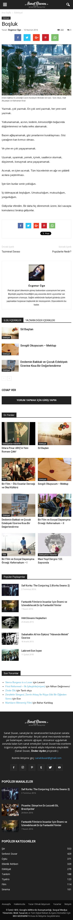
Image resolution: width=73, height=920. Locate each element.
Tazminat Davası (11, 251)
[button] (68, 4)
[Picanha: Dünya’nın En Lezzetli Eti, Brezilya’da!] (10, 810)
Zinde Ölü (10, 690)
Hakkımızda (19, 904)
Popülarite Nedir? (61, 251)
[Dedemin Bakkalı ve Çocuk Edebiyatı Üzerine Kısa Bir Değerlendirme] (10, 366)
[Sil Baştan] (10, 333)
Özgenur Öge (14, 30)
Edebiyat (6, 18)
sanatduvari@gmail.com (48, 758)
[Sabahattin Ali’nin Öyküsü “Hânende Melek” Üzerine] (10, 639)
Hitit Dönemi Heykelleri (34, 618)
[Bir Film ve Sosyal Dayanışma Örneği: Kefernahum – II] (54, 505)
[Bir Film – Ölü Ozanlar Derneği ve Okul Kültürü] (18, 469)
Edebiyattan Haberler (12, 443)
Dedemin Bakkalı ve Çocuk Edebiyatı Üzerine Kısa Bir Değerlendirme (16, 523)
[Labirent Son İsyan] (10, 655)
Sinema (6, 889)
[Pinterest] (32, 767)
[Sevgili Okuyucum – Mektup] (10, 349)
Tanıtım (6, 874)
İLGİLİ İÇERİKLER (12, 320)
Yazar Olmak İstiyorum (39, 904)
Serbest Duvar (9, 853)
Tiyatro (6, 879)
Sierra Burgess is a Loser (18, 682)
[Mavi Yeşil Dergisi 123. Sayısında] (54, 544)
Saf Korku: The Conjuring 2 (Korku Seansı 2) (45, 585)
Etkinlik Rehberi (10, 864)
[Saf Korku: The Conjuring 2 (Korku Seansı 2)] (10, 590)
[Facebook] (13, 767)
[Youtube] (59, 767)
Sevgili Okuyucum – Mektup (38, 345)
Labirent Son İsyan (31, 650)
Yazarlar (57, 904)
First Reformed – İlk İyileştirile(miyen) (25, 686)
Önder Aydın (38, 750)
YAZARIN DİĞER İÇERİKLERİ (40, 320)
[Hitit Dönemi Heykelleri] (10, 622)
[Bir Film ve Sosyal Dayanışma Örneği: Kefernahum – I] (18, 544)
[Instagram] (22, 767)
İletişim (68, 904)
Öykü (4, 858)
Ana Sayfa (6, 12)
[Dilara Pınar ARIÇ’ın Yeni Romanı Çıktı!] (18, 433)
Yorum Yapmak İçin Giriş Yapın (36, 400)
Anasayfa (6, 904)
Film (4, 479)
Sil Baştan (26, 329)
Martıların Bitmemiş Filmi (18, 702)
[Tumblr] (41, 767)
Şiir (3, 848)
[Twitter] (50, 767)
